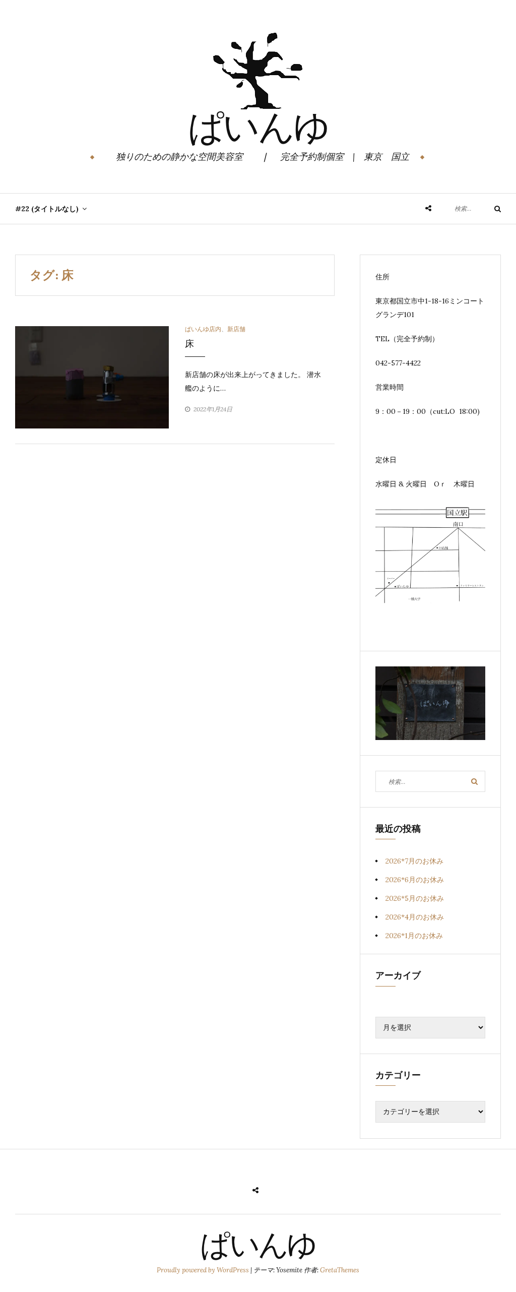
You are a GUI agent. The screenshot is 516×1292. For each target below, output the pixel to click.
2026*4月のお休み (414, 916)
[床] (92, 376)
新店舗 (236, 329)
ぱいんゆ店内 (203, 329)
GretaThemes (339, 1270)
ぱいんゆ (258, 130)
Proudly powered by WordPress (203, 1270)
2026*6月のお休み (414, 879)
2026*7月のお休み (414, 861)
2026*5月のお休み (414, 898)
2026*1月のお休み (414, 935)
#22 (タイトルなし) (47, 208)
